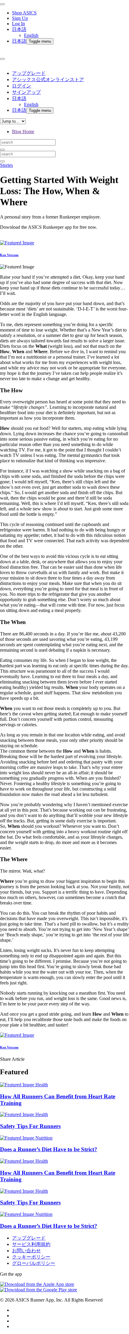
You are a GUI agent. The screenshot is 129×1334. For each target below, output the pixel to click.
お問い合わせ (26, 1250)
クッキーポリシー (31, 1256)
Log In (18, 23)
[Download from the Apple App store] (37, 1284)
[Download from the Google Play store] (38, 1289)
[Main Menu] (2, 4)
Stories (6, 165)
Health (41, 1084)
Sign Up (20, 18)
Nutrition (43, 1137)
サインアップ (26, 92)
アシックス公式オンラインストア (48, 79)
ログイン (21, 85)
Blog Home (23, 131)
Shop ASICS (24, 12)
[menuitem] (70, 32)
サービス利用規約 (31, 1244)
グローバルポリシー (33, 1263)
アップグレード (29, 73)
